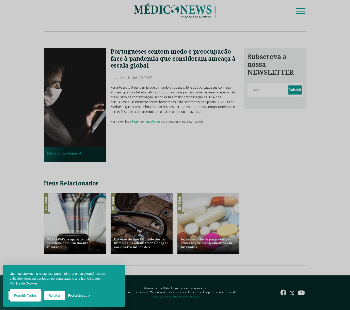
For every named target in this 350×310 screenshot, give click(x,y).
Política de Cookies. (24, 283)
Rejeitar (54, 295)
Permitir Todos (25, 295)
